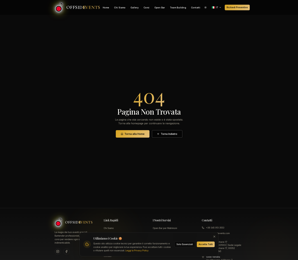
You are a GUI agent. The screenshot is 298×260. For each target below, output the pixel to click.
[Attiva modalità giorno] (205, 7)
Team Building (178, 7)
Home (106, 7)
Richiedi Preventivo (237, 7)
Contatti (195, 7)
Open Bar (159, 7)
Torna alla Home (134, 133)
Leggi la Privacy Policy (137, 250)
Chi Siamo (119, 7)
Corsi (146, 7)
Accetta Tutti (206, 244)
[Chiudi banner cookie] (214, 236)
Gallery (135, 7)
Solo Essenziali (184, 244)
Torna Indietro (169, 133)
